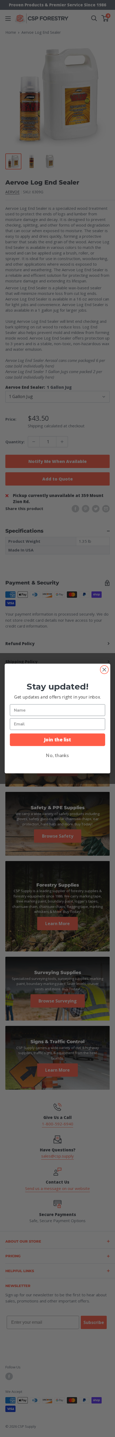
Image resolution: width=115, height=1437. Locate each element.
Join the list (57, 739)
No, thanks (57, 755)
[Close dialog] (104, 670)
